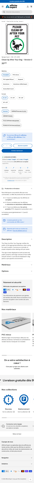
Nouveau (8, 409)
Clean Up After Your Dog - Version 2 (15, 21)
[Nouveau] (8, 400)
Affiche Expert (8, 479)
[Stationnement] (24, 400)
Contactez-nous (10, 180)
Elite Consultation (22, 479)
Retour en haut (17, 434)
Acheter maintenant (17, 150)
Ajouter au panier (23, 145)
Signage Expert (6, 57)
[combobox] (17, 12)
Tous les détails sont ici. (20, 230)
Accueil (3, 21)
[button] (31, 6)
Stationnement (24, 409)
